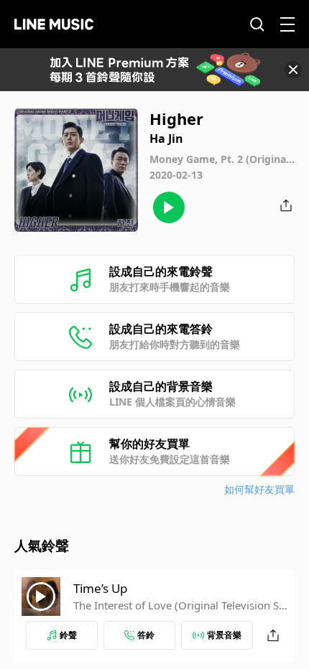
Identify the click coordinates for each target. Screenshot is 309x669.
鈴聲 (68, 635)
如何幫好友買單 (259, 489)
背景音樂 (224, 635)
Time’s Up (100, 588)
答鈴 (145, 635)
